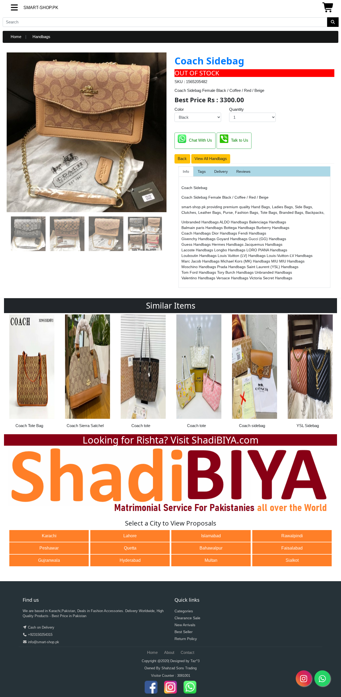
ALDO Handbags (234, 222)
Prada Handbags (232, 267)
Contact (187, 652)
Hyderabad (130, 560)
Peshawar (49, 548)
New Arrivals (184, 625)
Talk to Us (239, 140)
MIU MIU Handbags (288, 261)
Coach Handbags (196, 233)
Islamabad (211, 536)
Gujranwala (49, 560)
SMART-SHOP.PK (31, 7)
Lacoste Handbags (197, 250)
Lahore (130, 536)
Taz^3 (195, 661)
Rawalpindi (292, 536)
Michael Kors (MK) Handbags (246, 261)
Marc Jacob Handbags (201, 261)
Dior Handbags (225, 233)
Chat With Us (200, 140)
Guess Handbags (196, 244)
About (169, 652)
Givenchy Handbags (199, 239)
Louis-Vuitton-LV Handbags (289, 255)
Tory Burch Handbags (236, 272)
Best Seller (183, 632)
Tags (202, 171)
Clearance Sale (187, 618)
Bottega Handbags (240, 227)
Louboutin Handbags (199, 255)
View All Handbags (210, 158)
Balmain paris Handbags (202, 227)
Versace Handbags (232, 278)
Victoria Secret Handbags (270, 278)
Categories (183, 611)
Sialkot (292, 560)
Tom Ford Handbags (199, 272)
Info (186, 171)
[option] (31, 373)
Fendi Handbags (252, 233)
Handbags (41, 36)
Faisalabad (292, 548)
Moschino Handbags (199, 267)
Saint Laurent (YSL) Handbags (272, 267)
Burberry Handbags (272, 227)
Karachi (49, 536)
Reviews (243, 171)
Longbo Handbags (230, 250)
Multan (211, 560)
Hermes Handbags (228, 244)
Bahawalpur (211, 548)
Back (182, 158)
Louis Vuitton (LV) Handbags (242, 255)
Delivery (221, 171)
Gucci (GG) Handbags (267, 239)
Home (16, 36)
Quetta (130, 548)
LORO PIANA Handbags (266, 250)
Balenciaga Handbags (267, 222)
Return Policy (185, 639)
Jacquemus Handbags (263, 244)
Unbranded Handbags (200, 222)
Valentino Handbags (198, 278)
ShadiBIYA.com (225, 439)
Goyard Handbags (233, 239)
